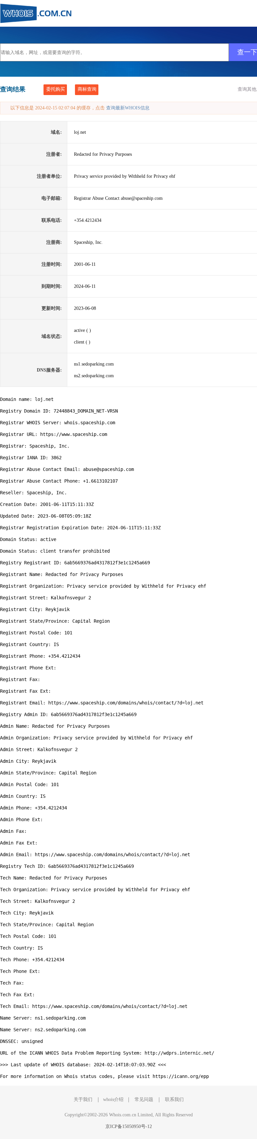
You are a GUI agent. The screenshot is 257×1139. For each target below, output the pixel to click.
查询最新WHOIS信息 (128, 107)
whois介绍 (113, 1099)
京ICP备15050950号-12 (128, 1126)
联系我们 (174, 1099)
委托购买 (55, 89)
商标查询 (87, 89)
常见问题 (144, 1099)
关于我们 (83, 1099)
